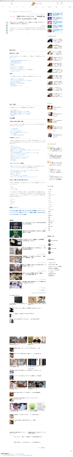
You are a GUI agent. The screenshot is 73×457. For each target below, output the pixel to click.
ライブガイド (13, 199)
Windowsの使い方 (13, 159)
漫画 (31, 212)
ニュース (50, 204)
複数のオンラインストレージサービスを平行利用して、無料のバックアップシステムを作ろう (25, 150)
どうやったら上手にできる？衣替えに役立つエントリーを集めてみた (21, 80)
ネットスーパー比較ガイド (15, 189)
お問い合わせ (13, 455)
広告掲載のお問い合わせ (51, 273)
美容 (49, 230)
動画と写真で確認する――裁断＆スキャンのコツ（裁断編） (20, 111)
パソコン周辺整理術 (14, 133)
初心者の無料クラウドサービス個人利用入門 (17, 148)
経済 (49, 228)
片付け (23, 210)
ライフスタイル (51, 209)
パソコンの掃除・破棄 (14, 128)
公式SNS (6, 455)
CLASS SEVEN (53, 248)
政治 (49, 224)
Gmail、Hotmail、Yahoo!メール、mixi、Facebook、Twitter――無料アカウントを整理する (25, 170)
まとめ (27, 210)
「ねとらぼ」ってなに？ (51, 262)
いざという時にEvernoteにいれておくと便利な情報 (19, 175)
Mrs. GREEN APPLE (54, 240)
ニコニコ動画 (13, 201)
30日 (20, 196)
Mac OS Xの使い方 (14, 160)
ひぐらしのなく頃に (14, 214)
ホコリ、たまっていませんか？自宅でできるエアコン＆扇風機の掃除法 (22, 69)
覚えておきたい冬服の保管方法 (15, 81)
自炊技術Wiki (13, 115)
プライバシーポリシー (18, 455)
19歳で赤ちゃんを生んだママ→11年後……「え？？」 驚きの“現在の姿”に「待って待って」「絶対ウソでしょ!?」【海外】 (57, 60)
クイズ (50, 196)
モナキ (52, 252)
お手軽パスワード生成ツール (15, 174)
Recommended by (39, 447)
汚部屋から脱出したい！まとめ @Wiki (16, 68)
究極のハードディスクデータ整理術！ (16, 151)
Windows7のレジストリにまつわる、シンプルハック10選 (20, 156)
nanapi (13, 210)
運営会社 (25, 455)
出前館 (12, 186)
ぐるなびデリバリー (14, 188)
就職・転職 (50, 222)
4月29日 (16, 196)
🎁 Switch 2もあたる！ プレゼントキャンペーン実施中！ (7, 0)
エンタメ (50, 191)
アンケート (49, 103)
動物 (49, 217)
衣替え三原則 (13, 84)
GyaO (43, 212)
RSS (22, 455)
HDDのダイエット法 (14, 146)
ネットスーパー (25, 212)
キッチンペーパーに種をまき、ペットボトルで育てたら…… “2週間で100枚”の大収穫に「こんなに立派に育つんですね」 (57, 54)
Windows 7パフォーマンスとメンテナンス (17, 155)
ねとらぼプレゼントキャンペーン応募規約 (54, 266)
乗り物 (50, 211)
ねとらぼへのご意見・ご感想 (52, 264)
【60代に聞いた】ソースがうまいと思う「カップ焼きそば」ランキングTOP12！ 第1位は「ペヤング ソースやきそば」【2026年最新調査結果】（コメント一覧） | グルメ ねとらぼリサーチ (56, 165)
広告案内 (9, 455)
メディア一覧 (3, 455)
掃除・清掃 (18, 210)
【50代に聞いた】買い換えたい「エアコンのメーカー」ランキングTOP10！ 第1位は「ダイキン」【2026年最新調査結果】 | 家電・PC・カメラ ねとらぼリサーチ (55, 179)
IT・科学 (50, 189)
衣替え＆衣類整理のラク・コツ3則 (16, 85)
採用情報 (28, 455)
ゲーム (50, 200)
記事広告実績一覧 (50, 275)
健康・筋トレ (51, 215)
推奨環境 (31, 455)
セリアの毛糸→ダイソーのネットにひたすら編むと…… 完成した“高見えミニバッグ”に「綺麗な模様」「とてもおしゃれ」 (57, 96)
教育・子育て (51, 226)
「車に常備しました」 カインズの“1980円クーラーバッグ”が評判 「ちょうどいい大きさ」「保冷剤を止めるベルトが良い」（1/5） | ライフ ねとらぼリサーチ (55, 172)
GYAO (12, 200)
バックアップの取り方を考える (15, 147)
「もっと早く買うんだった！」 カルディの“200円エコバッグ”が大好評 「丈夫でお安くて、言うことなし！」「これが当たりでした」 (58, 90)
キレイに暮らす (13, 65)
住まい (50, 213)
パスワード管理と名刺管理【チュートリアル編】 (18, 171)
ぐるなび (39, 212)
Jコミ (11, 204)
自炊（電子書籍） (33, 210)
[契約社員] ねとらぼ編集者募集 (52, 268)
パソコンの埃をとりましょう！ (15, 129)
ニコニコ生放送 (22, 214)
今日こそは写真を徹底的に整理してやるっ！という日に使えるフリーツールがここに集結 (24, 152)
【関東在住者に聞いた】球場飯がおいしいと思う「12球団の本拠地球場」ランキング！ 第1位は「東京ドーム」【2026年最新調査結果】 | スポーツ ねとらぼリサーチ (55, 151)
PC (10, 210)
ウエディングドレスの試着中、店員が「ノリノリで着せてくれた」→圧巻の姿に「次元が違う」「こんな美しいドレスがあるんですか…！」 (57, 42)
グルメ (50, 198)
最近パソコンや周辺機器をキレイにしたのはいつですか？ (20, 132)
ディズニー (50, 202)
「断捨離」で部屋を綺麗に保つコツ (16, 61)
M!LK (52, 244)
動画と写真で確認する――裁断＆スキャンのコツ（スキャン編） (21, 112)
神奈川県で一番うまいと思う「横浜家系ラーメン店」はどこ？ (57, 128)
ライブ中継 (18, 212)
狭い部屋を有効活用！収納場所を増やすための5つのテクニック (20, 60)
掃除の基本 (12, 64)
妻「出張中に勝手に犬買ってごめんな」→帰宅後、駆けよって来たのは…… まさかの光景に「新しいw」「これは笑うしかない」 (57, 66)
